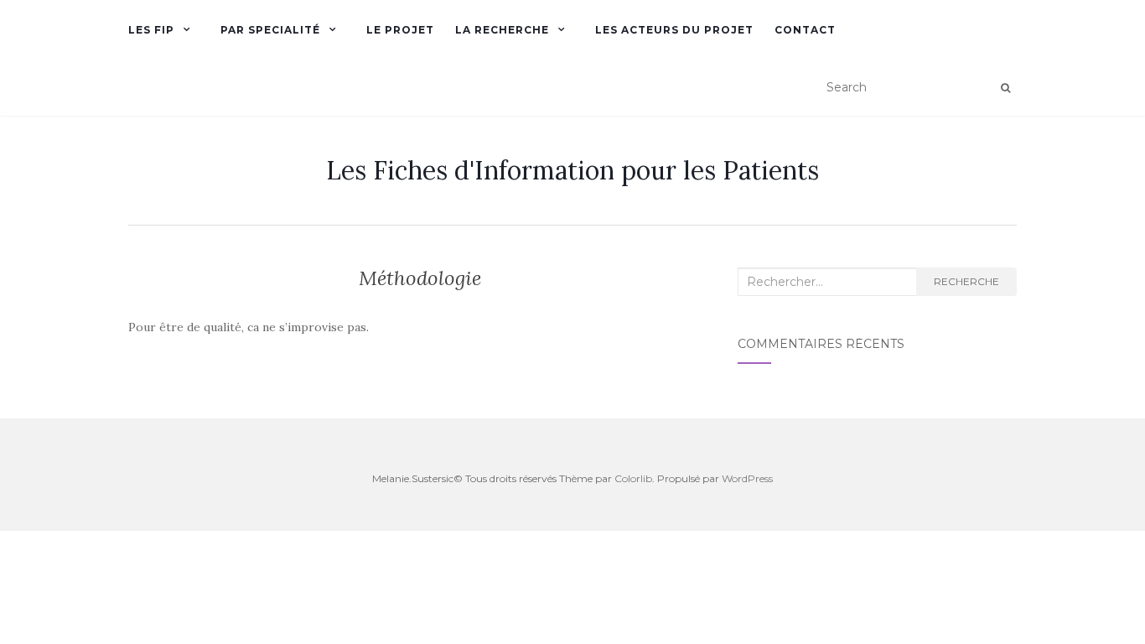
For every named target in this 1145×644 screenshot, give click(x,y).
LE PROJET (400, 29)
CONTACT (805, 29)
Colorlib (633, 478)
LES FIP (151, 29)
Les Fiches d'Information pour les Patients (572, 170)
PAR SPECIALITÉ (270, 29)
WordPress (747, 478)
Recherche (966, 281)
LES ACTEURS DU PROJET (674, 29)
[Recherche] (1005, 88)
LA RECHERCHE (502, 29)
